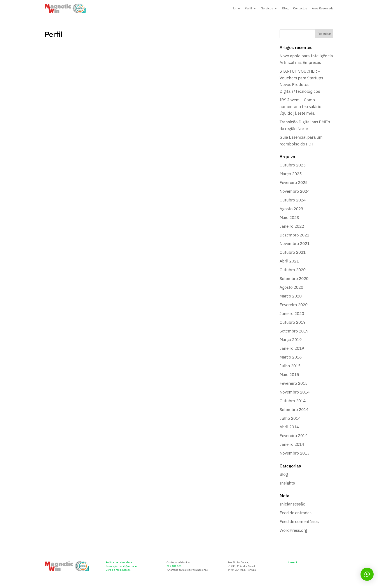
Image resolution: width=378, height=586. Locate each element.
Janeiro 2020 (292, 313)
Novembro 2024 (295, 191)
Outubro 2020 (293, 269)
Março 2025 (291, 173)
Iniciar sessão (292, 504)
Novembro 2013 (295, 453)
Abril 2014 (289, 426)
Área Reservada (322, 8)
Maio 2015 (289, 374)
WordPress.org (293, 530)
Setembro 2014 (294, 409)
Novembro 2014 (295, 392)
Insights (287, 483)
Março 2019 (291, 339)
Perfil (248, 8)
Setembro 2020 (294, 278)
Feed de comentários (299, 521)
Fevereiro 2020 (294, 304)
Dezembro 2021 (294, 235)
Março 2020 (291, 296)
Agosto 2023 (291, 208)
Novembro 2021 (295, 243)
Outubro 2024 (293, 200)
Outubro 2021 (293, 252)
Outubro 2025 (293, 165)
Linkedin (293, 562)
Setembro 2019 (294, 331)
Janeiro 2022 (292, 226)
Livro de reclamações (118, 569)
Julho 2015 (290, 365)
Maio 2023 (289, 217)
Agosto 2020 (291, 287)
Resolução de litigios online (122, 566)
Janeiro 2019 (292, 348)
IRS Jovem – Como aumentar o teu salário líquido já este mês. (300, 106)
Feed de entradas (296, 512)
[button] (367, 574)
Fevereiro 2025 (294, 182)
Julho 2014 (290, 418)
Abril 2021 (289, 261)
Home (236, 8)
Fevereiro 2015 (294, 383)
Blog (285, 8)
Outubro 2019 (293, 322)
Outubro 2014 (293, 400)
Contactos (300, 8)
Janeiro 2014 (292, 444)
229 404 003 (174, 566)
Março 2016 (291, 357)
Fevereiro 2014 (294, 435)
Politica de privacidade (119, 562)
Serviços (267, 8)
